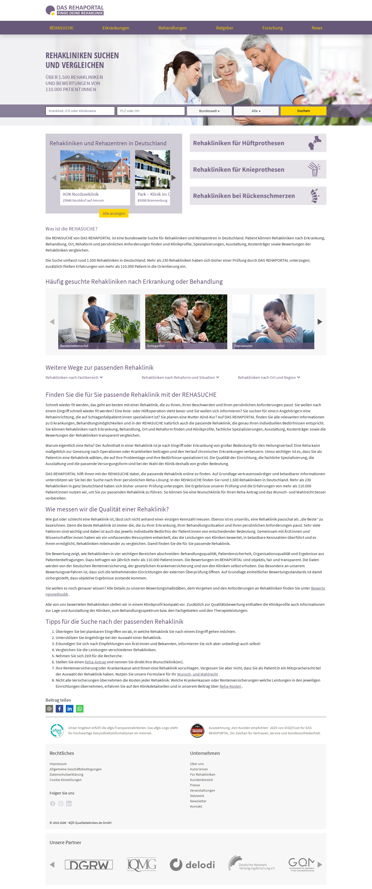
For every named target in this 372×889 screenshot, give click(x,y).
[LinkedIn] (69, 804)
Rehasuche (61, 28)
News (317, 28)
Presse (195, 785)
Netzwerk (197, 795)
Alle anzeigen (114, 213)
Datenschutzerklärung (66, 774)
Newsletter (198, 801)
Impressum (58, 763)
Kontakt (196, 806)
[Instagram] (61, 804)
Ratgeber (224, 28)
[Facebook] (53, 804)
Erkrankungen (115, 28)
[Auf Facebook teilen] (59, 709)
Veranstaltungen (202, 790)
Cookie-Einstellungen (66, 779)
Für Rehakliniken (202, 774)
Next (173, 178)
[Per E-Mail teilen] (49, 709)
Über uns (197, 763)
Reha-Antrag (95, 661)
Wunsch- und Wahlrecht (197, 674)
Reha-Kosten (230, 686)
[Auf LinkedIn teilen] (69, 709)
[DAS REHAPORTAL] (75, 10)
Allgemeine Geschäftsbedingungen (76, 769)
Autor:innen (199, 769)
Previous (55, 178)
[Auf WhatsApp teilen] (80, 709)
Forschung (272, 28)
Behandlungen (172, 28)
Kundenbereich (201, 779)
